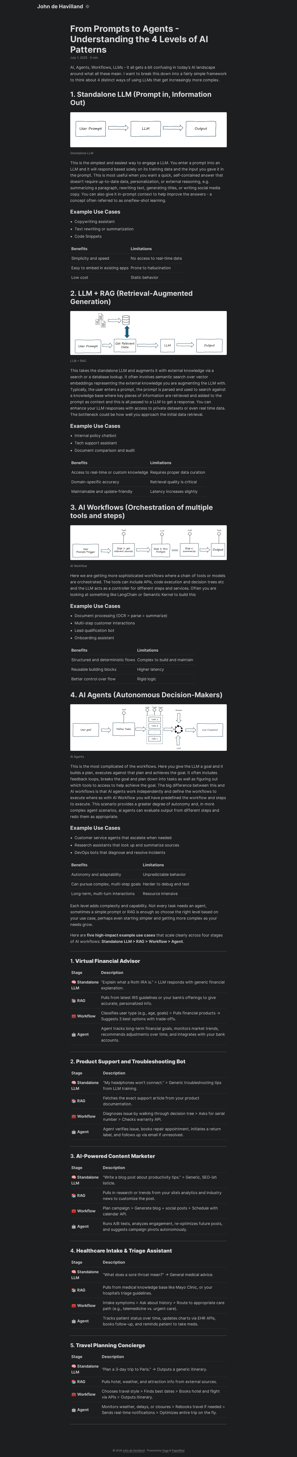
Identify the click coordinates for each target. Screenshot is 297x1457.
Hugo (165, 1450)
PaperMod (178, 1450)
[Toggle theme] (87, 6)
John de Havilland (60, 6)
